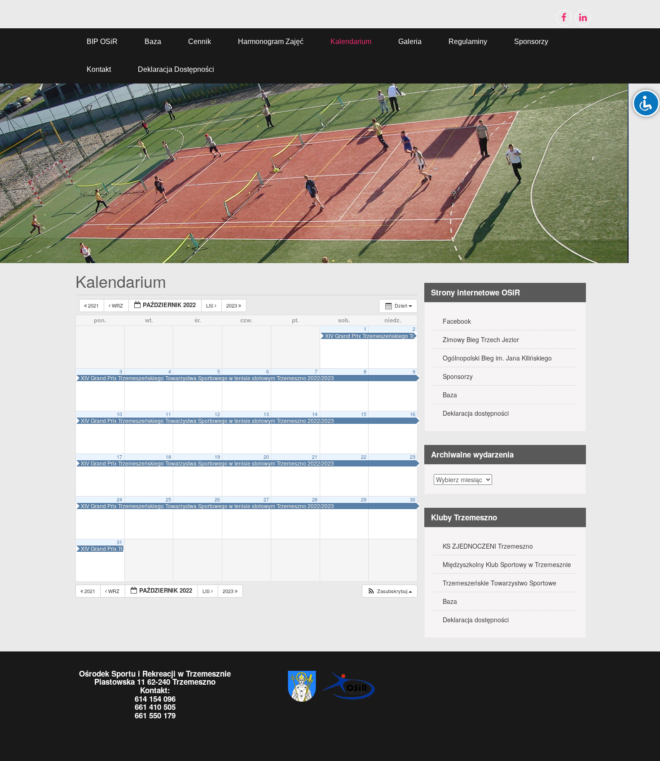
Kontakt (99, 69)
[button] (389, 591)
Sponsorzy (531, 41)
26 (217, 499)
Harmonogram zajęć (271, 41)
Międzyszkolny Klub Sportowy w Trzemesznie (507, 564)
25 (168, 499)
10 (119, 414)
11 (168, 414)
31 (119, 542)
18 (168, 456)
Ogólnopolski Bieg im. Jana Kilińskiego (497, 357)
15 (363, 414)
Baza (153, 41)
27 (266, 499)
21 (314, 456)
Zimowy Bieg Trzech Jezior (481, 339)
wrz (117, 305)
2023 (232, 305)
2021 (93, 305)
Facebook (457, 321)
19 (217, 456)
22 (363, 456)
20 (266, 456)
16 (412, 414)
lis (210, 305)
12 (217, 414)
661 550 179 (155, 715)
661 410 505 (155, 706)
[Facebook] (564, 18)
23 (412, 456)
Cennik (199, 41)
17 (119, 456)
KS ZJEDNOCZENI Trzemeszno (488, 545)
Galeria (410, 41)
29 (363, 499)
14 (314, 414)
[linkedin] (583, 18)
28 (314, 499)
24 (119, 499)
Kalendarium (350, 41)
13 (266, 414)
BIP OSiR (102, 41)
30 (412, 499)
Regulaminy (468, 41)
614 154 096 (155, 698)
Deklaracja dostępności (176, 69)
